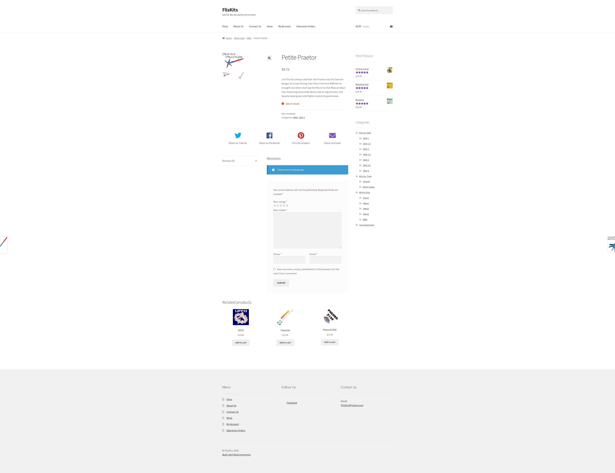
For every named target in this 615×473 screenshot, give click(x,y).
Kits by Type (365, 176)
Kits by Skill (365, 132)
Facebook (292, 402)
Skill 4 (366, 170)
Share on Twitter (238, 143)
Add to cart (240, 342)
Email (313, 254)
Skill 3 (366, 159)
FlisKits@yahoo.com (352, 405)
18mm (366, 203)
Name (277, 254)
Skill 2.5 (367, 154)
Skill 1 (366, 138)
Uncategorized (366, 225)
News (270, 26)
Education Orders (305, 26)
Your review (280, 210)
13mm (366, 197)
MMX (249, 38)
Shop (225, 26)
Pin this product (301, 143)
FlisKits (230, 10)
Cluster (366, 181)
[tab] (240, 161)
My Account (284, 26)
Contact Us (255, 26)
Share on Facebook (269, 143)
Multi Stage (368, 187)
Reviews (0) (228, 160)
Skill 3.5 (367, 165)
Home (229, 38)
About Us (238, 26)
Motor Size (239, 38)
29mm (366, 214)
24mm (366, 208)
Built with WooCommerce (236, 454)
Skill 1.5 (367, 143)
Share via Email (332, 143)
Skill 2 (302, 117)
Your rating (280, 201)
